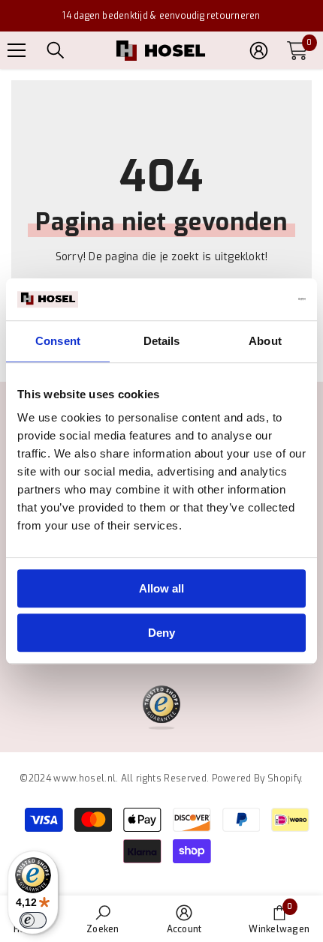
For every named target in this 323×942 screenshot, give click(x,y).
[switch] (33, 920)
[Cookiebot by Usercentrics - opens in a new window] (240, 299)
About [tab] (265, 340)
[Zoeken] (55, 50)
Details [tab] (161, 340)
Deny (161, 632)
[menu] (17, 50)
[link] (102, 918)
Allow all (161, 588)
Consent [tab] (57, 340)
